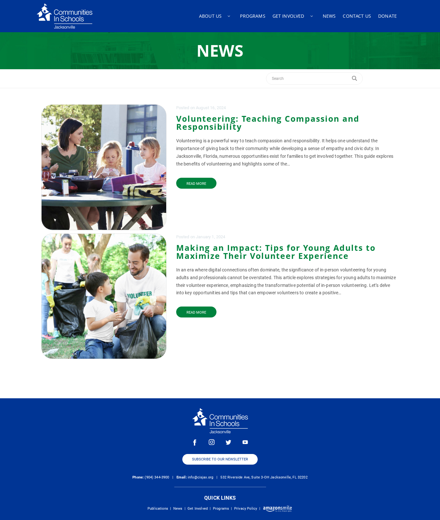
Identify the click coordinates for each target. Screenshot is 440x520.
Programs (221, 508)
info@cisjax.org (200, 477)
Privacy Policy (245, 508)
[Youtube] (245, 442)
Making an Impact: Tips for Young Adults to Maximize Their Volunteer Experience (276, 251)
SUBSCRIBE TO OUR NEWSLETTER (220, 459)
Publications (158, 508)
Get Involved (197, 508)
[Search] (355, 78)
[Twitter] (228, 442)
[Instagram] (211, 442)
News (178, 508)
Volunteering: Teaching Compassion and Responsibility (267, 122)
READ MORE (196, 184)
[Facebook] (195, 442)
